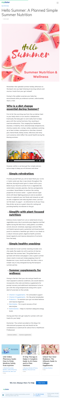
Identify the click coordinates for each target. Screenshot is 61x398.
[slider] (24, 160)
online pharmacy (12, 369)
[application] (25, 151)
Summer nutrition (12, 334)
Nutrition (5, 6)
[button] (25, 151)
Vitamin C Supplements (17, 295)
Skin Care (13, 371)
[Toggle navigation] (57, 2)
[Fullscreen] (42, 161)
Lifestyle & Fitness (33, 368)
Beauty (26, 368)
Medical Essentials (9, 368)
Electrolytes (13, 304)
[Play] (8, 161)
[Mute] (40, 161)
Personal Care (6, 371)
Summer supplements (25, 334)
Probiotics (12, 299)
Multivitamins (13, 309)
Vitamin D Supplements (17, 297)
